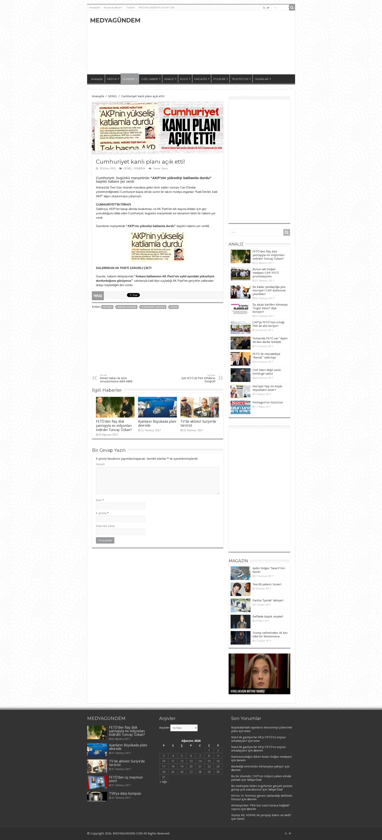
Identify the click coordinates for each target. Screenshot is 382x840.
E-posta (102, 513)
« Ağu (163, 782)
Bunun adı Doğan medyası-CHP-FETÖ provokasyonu (265, 272)
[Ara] (292, 8)
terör (174, 307)
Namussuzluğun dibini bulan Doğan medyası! (261, 756)
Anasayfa (94, 7)
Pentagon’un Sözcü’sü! (267, 402)
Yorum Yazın (160, 168)
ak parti (107, 307)
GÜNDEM (129, 79)
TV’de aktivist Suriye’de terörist (127, 763)
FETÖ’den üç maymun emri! (126, 779)
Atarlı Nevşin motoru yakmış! (248, 691)
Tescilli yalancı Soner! (266, 584)
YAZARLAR (261, 79)
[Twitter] (268, 7)
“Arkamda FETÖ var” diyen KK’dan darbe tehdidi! (269, 340)
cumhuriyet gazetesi (153, 307)
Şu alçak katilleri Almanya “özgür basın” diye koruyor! (269, 308)
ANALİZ (169, 79)
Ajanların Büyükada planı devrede (128, 747)
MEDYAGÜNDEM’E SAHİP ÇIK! (156, 7)
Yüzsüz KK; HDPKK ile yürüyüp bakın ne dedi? (261, 815)
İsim (100, 500)
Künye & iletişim (113, 7)
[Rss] (264, 7)
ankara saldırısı (127, 307)
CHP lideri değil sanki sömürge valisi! (266, 371)
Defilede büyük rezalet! (267, 616)
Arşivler (164, 727)
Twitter (130, 7)
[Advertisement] (219, 42)
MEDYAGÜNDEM (115, 20)
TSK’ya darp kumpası (125, 793)
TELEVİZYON (240, 79)
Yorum (100, 464)
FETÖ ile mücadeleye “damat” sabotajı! (266, 355)
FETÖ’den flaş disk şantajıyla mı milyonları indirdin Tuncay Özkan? (114, 426)
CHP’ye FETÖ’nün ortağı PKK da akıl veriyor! (268, 324)
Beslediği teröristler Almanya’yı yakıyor (257, 766)
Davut (241, 819)
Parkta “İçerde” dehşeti (267, 600)
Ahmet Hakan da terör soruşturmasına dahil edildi (116, 378)
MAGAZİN (200, 79)
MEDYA (112, 79)
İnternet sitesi (105, 526)
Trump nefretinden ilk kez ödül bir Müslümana (269, 634)
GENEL (112, 96)
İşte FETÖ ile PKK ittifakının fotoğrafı (198, 378)
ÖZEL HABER (149, 79)
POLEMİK (219, 79)
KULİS (184, 79)
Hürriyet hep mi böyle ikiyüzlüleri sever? (267, 388)
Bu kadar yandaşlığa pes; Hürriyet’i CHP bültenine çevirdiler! (269, 290)
